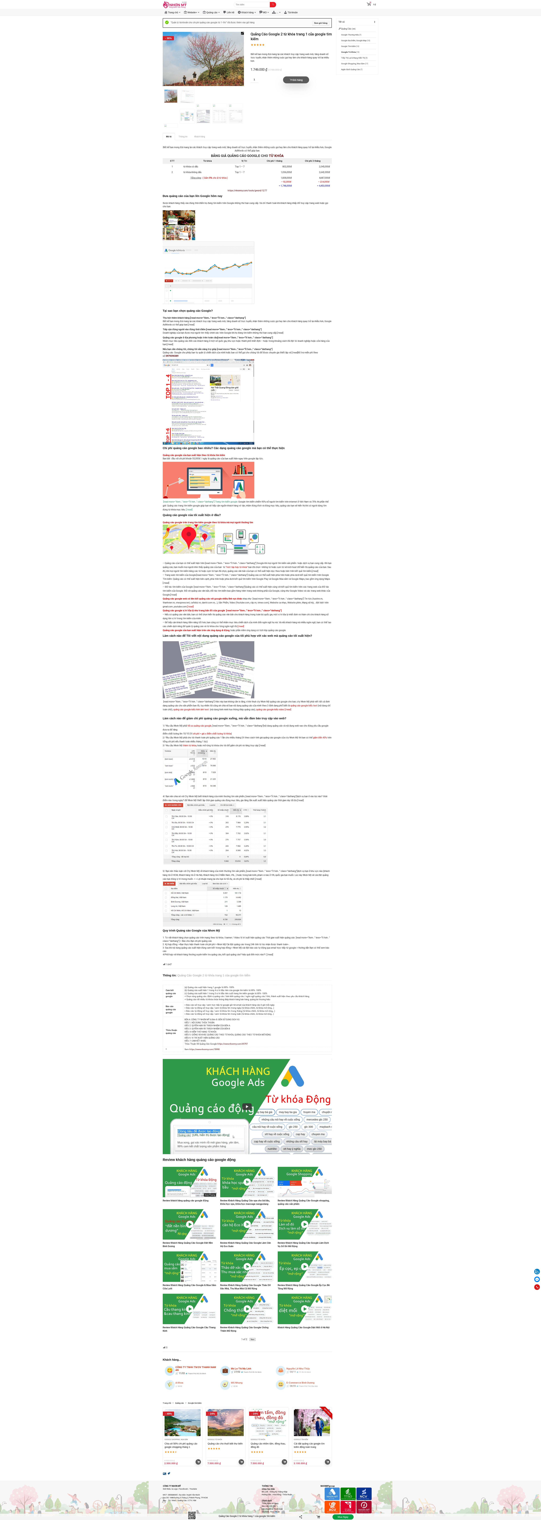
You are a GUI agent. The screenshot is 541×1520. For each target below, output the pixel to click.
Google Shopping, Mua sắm (176, 1439)
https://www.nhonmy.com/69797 (232, 1044)
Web (174, 1500)
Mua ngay (343, 1517)
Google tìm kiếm (194, 1403)
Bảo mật (265, 1506)
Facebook (183, 1489)
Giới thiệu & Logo (170, 1489)
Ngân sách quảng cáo (350, 69)
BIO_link (265, 1492)
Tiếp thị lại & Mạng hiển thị (353, 58)
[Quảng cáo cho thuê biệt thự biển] (226, 1422)
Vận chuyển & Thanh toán (272, 1509)
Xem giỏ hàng (320, 23)
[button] (242, 33)
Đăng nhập (283, 1492)
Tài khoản (293, 12)
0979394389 (172, 356)
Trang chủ (173, 12)
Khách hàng (247, 12)
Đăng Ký (273, 1492)
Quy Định (265, 1512)
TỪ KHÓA (276, 156)
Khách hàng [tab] (199, 136)
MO (265, 12)
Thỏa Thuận (274, 1512)
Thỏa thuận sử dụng (270, 1503)
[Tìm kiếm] (273, 4)
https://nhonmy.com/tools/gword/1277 (247, 190)
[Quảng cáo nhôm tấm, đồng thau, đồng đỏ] (269, 1422)
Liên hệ (230, 12)
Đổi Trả (273, 1506)
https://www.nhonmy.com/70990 (204, 1049)
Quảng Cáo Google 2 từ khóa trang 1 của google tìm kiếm (247, 1516)
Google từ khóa (215, 1439)
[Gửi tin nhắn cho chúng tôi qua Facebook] (537, 1279)
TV (169, 1500)
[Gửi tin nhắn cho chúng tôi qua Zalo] (537, 1270)
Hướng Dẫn (266, 1494)
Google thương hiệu (350, 35)
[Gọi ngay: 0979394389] (537, 1287)
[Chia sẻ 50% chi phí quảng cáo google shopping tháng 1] (183, 1422)
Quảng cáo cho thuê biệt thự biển (225, 1443)
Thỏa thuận (287, 1494)
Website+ (192, 12)
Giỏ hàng (297, 80)
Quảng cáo (211, 12)
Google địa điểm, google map (354, 40)
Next (252, 1339)
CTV (190, 1500)
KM (194, 1500)
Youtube (193, 1489)
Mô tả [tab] (168, 136)
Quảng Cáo (182, 1500)
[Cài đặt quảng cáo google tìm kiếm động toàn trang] (312, 1422)
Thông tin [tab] (183, 136)
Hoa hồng (277, 1494)
